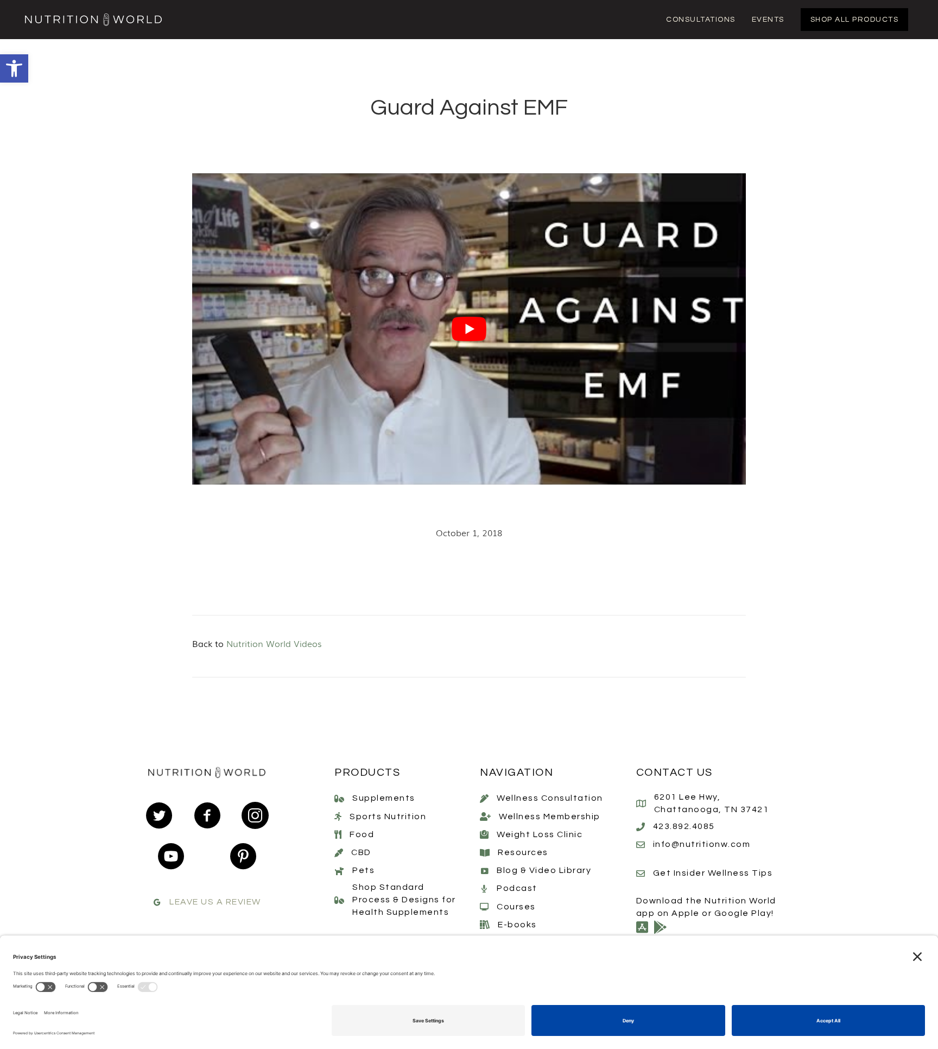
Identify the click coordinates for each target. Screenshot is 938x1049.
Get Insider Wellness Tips (713, 873)
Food (362, 834)
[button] (14, 68)
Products (367, 772)
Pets (363, 870)
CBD (361, 852)
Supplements (383, 798)
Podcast (517, 888)
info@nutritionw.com (702, 844)
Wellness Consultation (550, 798)
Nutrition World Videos (273, 643)
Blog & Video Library (544, 870)
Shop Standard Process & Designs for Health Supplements (404, 899)
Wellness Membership (549, 816)
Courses (516, 906)
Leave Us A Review (215, 901)
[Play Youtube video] (469, 329)
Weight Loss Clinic (539, 834)
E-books (517, 924)
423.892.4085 (684, 826)
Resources (523, 852)
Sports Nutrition (388, 816)
